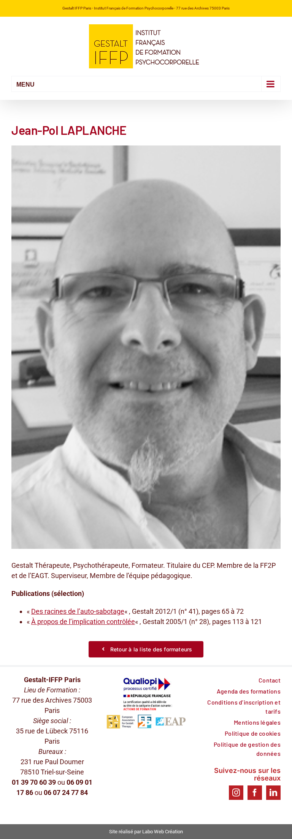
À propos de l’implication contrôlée (83, 622)
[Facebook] (255, 792)
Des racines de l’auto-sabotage (77, 611)
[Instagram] (236, 792)
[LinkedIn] (273, 792)
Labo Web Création (162, 831)
